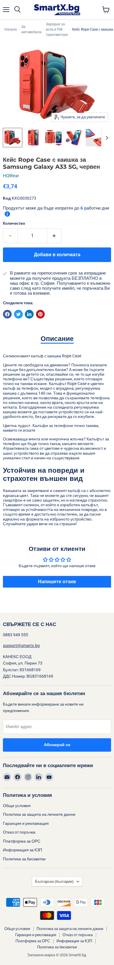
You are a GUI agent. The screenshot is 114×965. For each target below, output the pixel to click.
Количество (14, 223)
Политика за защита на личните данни (39, 814)
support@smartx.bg (21, 645)
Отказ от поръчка (19, 832)
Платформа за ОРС (21, 841)
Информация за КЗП (22, 850)
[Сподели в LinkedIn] (29, 314)
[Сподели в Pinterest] (40, 314)
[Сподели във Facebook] (7, 314)
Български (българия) (54, 881)
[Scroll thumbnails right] (105, 138)
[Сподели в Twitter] (18, 314)
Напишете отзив (57, 581)
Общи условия (17, 805)
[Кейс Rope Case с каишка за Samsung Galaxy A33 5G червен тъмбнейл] (12, 137)
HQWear (11, 175)
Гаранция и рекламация (26, 823)
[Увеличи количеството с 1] (54, 235)
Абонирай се (57, 745)
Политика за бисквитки (24, 859)
